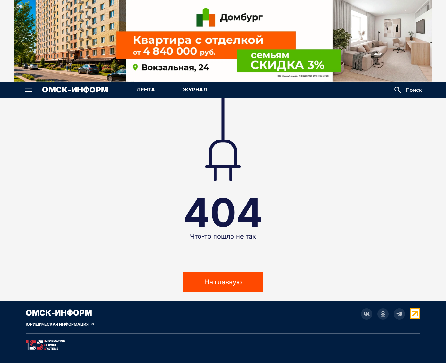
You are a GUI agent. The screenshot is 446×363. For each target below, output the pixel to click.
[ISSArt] (223, 344)
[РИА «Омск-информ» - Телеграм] (399, 314)
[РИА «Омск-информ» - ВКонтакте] (366, 314)
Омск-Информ (75, 89)
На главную (223, 282)
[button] (29, 90)
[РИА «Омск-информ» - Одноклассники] (383, 314)
